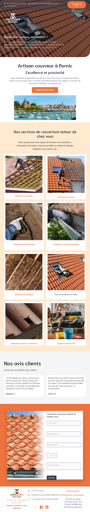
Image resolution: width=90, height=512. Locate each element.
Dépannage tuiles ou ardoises (24, 343)
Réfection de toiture (24, 196)
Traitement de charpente (24, 244)
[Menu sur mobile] (84, 18)
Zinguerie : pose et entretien (66, 244)
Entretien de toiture (66, 197)
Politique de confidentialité (73, 495)
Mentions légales (73, 491)
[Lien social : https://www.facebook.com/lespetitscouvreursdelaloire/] (42, 507)
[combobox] (50, 455)
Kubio (79, 507)
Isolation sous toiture (24, 294)
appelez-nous (50, 47)
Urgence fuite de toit (66, 343)
